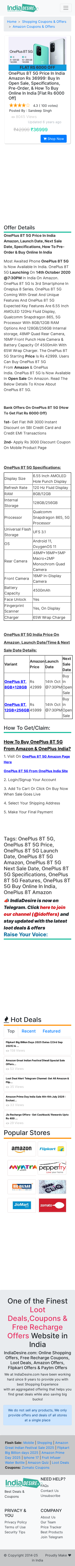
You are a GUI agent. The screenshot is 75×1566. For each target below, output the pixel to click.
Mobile (28, 1443)
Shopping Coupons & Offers (44, 21)
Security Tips (15, 1532)
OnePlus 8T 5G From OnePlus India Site (36, 771)
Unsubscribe (50, 1496)
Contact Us (50, 1491)
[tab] (11, 1032)
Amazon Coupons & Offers (34, 26)
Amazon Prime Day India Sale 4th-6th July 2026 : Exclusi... (36, 1098)
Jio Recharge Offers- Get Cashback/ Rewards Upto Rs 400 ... (37, 1116)
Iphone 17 (31, 1457)
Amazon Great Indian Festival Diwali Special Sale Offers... (35, 1062)
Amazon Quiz (38, 1462)
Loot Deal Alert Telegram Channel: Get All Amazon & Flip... (37, 1080)
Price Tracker (51, 1527)
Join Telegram (52, 1537)
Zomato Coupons (35, 1467)
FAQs (45, 1486)
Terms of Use (15, 1527)
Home (11, 21)
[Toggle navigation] (66, 8)
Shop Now (55, 139)
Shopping (44, 1443)
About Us (48, 1517)
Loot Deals (60, 1462)
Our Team (48, 1522)
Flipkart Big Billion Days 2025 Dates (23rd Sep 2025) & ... (34, 1044)
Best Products (52, 1532)
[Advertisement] (37, 184)
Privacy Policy (16, 1522)
